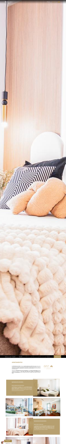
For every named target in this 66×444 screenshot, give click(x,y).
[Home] (56, 2)
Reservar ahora (57, 356)
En (11, 1)
